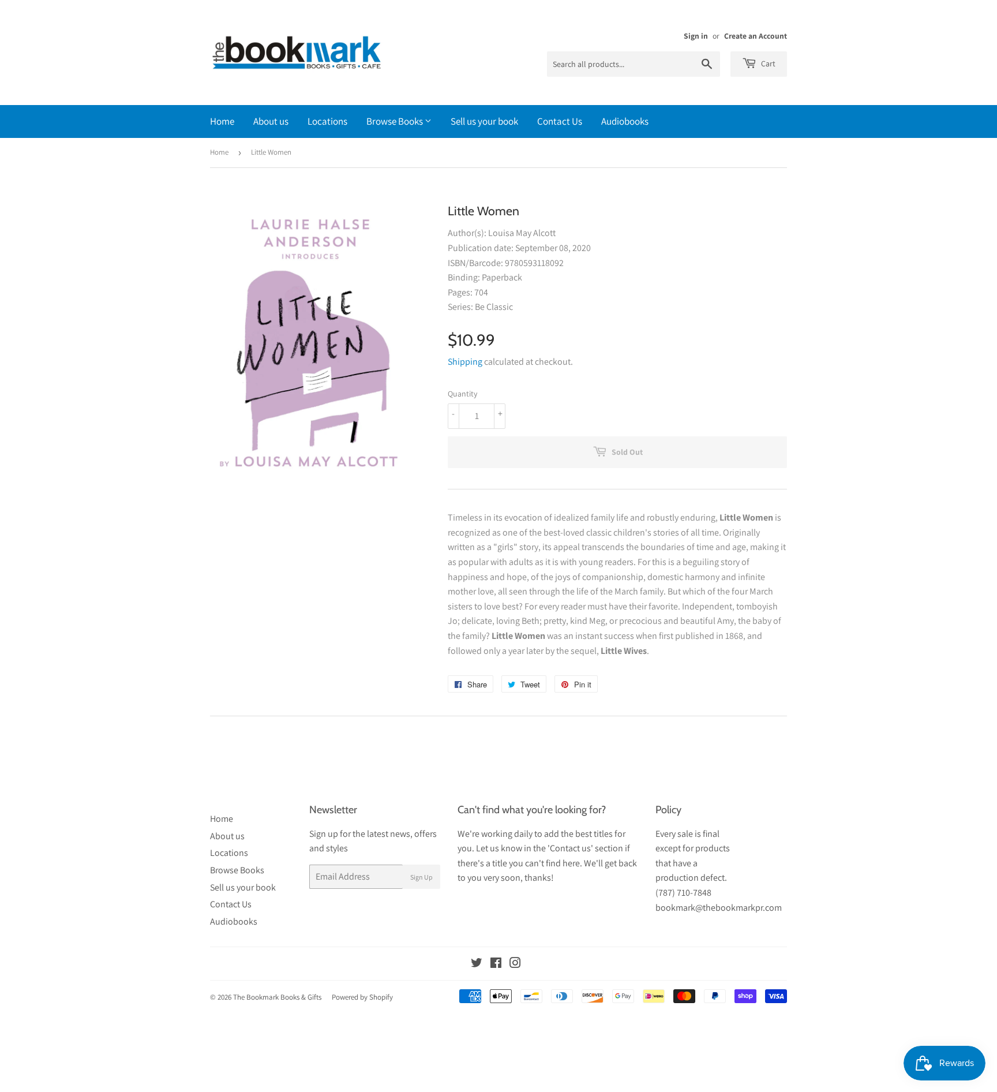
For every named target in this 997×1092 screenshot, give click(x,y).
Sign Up (421, 877)
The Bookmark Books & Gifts (277, 997)
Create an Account (755, 36)
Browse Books (395, 121)
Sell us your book (484, 121)
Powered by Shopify (362, 997)
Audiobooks (625, 121)
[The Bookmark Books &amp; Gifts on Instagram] (515, 964)
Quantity (462, 393)
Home (222, 121)
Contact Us (559, 121)
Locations (327, 121)
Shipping (465, 362)
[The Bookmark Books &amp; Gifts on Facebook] (496, 964)
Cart (767, 63)
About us (270, 121)
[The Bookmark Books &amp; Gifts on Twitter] (476, 964)
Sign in (696, 36)
